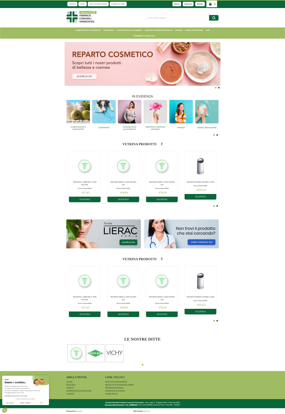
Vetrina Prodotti (139, 144)
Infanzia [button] (178, 30)
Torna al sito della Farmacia (98, 4)
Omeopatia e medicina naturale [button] (158, 30)
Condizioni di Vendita (118, 4)
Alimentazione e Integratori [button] (88, 30)
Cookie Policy (111, 394)
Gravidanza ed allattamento (129, 128)
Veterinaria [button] (108, 30)
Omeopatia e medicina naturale (155, 128)
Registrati (188, 4)
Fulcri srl (146, 411)
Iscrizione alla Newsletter (78, 391)
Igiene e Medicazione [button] (194, 30)
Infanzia (181, 128)
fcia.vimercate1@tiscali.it (114, 405)
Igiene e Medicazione (207, 128)
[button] (215, 87)
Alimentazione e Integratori (78, 128)
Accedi (176, 4)
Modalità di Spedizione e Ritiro (119, 385)
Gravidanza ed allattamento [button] (129, 30)
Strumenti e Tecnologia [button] (144, 36)
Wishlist (200, 4)
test (208, 30)
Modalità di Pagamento (116, 382)
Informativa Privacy (114, 388)
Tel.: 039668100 (131, 405)
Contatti (82, 4)
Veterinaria (104, 128)
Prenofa (79, 411)
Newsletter (72, 4)
